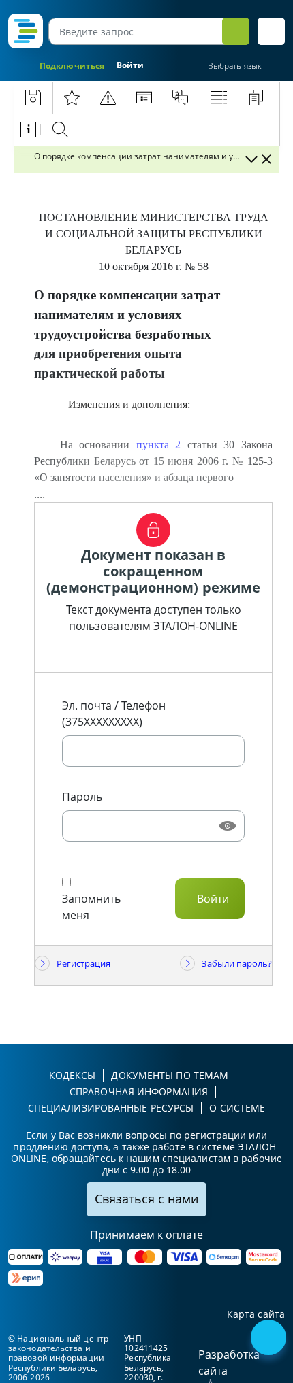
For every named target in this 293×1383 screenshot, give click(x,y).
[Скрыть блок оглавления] (266, 159)
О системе (237, 1107)
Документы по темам (169, 1075)
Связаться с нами (146, 1198)
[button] (271, 31)
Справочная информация (139, 1091)
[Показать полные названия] (251, 159)
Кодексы (72, 1075)
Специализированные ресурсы (111, 1107)
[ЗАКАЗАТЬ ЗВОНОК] (270, 1338)
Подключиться (72, 65)
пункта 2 (158, 444)
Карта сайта (256, 1314)
